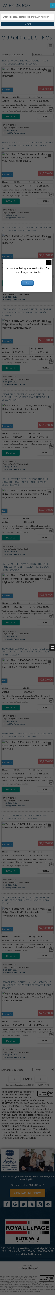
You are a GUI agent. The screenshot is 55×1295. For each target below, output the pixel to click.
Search (27, 24)
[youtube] (31, 1204)
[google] (15, 1204)
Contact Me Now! (27, 1193)
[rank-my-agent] (48, 1204)
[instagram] (40, 1204)
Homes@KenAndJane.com (14, 133)
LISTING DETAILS (11, 116)
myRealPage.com (27, 1268)
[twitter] (23, 1204)
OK (27, 283)
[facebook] (7, 1204)
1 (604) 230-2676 (10, 130)
